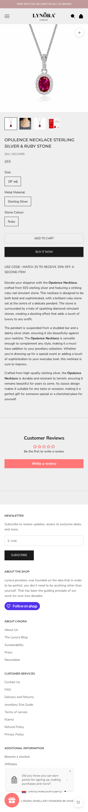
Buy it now (44, 252)
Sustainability (14, 645)
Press (8, 652)
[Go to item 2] (25, 123)
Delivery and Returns (19, 697)
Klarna (9, 719)
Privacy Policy (14, 734)
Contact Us (12, 682)
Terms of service (16, 712)
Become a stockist (17, 757)
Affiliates (11, 764)
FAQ (8, 689)
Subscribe (19, 555)
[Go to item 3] (39, 123)
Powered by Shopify (63, 801)
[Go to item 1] (11, 123)
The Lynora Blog (16, 637)
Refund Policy (14, 727)
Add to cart (44, 238)
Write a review (44, 463)
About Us (11, 630)
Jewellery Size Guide (19, 705)
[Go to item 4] (54, 123)
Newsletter (12, 660)
